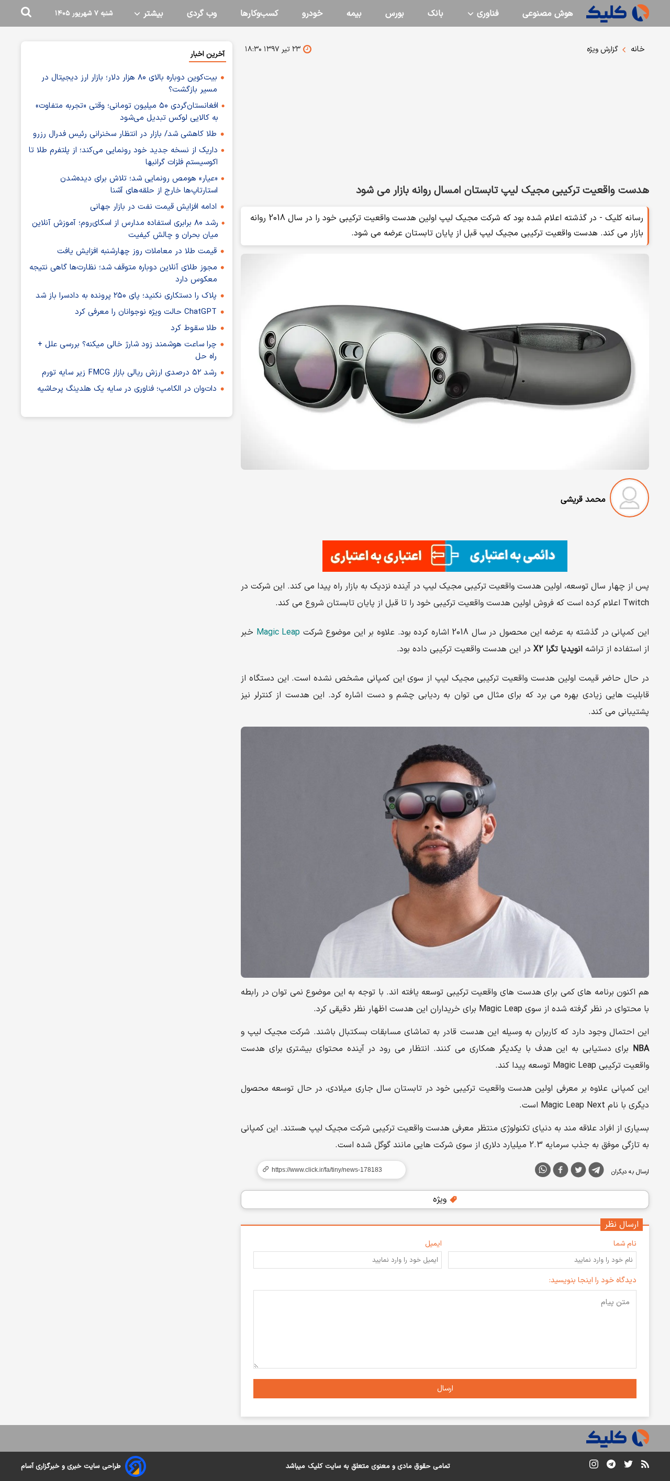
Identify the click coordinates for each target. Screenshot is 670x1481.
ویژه (441, 1199)
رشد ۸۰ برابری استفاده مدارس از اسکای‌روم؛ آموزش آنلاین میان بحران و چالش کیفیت (125, 229)
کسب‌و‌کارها (259, 13)
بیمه (354, 13)
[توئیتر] (578, 1172)
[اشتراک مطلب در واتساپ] (543, 1169)
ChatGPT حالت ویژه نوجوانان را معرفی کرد (146, 312)
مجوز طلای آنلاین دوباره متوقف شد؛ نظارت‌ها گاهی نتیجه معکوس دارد (123, 274)
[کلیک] (617, 13)
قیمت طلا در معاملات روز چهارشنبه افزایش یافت (137, 251)
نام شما (624, 1243)
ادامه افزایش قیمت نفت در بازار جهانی (153, 207)
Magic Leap (278, 632)
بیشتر (152, 13)
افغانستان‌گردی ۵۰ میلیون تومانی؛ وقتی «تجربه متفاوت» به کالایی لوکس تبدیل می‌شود (127, 112)
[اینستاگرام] (593, 1466)
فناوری (486, 13)
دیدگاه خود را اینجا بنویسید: (592, 1280)
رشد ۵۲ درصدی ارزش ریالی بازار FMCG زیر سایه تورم (129, 373)
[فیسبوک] (560, 1172)
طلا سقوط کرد (194, 328)
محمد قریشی (583, 499)
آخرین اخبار (208, 54)
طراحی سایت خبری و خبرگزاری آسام (71, 1466)
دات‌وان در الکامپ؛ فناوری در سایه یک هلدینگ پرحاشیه (127, 389)
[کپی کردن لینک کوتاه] (327, 1170)
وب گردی (202, 13)
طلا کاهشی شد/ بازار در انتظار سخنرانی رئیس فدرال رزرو (125, 134)
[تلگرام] (596, 1172)
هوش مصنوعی (547, 13)
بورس (394, 13)
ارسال (445, 1388)
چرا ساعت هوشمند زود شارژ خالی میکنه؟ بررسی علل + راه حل (127, 350)
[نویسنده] (629, 500)
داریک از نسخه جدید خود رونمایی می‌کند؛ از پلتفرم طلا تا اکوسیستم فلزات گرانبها (123, 156)
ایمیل (433, 1243)
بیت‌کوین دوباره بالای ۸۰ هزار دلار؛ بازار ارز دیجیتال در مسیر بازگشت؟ (129, 84)
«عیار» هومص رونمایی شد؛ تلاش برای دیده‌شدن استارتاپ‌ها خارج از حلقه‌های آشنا (139, 185)
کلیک (315, 1466)
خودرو (312, 13)
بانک (435, 13)
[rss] (645, 1466)
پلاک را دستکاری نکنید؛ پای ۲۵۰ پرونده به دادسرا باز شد (126, 296)
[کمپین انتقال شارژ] (445, 556)
